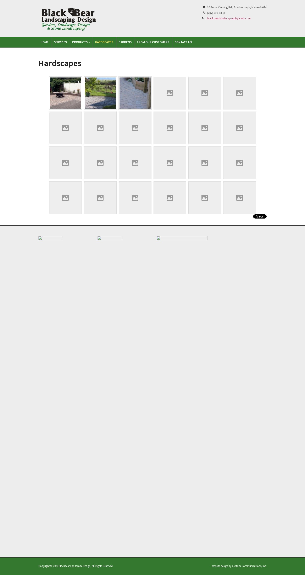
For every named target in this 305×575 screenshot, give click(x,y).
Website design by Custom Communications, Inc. (239, 566)
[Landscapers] (70, 18)
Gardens (125, 42)
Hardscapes (104, 42)
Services (60, 42)
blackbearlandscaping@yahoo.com (229, 18)
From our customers (153, 42)
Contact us (183, 42)
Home (44, 42)
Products (81, 42)
